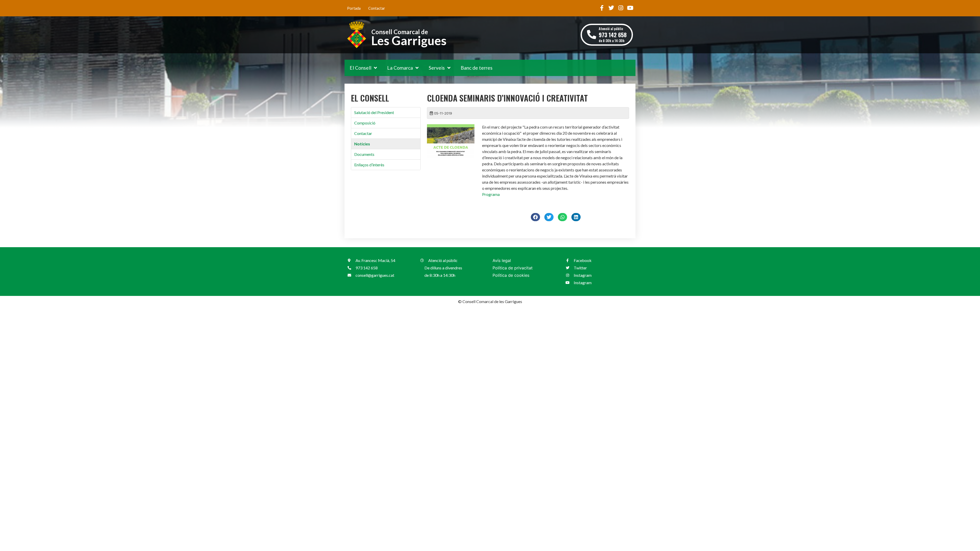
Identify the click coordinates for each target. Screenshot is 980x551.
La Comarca (400, 68)
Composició (364, 122)
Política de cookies (511, 275)
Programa (491, 194)
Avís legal (502, 260)
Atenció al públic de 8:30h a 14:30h (613, 34)
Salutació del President (374, 112)
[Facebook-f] (602, 8)
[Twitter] (611, 8)
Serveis (437, 68)
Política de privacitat (513, 267)
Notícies (362, 143)
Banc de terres (477, 68)
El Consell (360, 68)
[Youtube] (630, 8)
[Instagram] (620, 8)
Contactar (376, 8)
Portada (354, 8)
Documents (364, 154)
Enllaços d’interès (369, 164)
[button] (535, 217)
